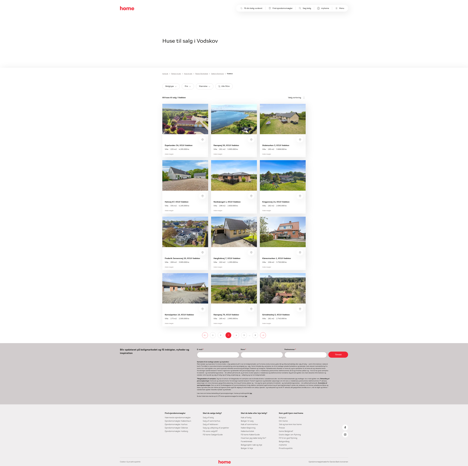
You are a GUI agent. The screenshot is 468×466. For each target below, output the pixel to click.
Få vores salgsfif (210, 431)
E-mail (200, 349)
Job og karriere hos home (290, 424)
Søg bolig (307, 8)
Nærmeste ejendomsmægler (178, 418)
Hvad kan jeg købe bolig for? (253, 438)
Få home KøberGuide (250, 435)
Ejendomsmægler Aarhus (176, 424)
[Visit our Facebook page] (345, 427)
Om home (283, 421)
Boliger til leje (247, 448)
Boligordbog (284, 441)
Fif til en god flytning (288, 438)
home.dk (165, 73)
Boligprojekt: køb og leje (251, 445)
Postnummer (290, 349)
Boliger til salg (176, 73)
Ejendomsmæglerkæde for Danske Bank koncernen (328, 462)
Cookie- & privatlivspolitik (130, 462)
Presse (282, 428)
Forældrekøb (246, 441)
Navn (243, 349)
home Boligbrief (286, 431)
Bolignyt (282, 418)
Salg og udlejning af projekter (216, 428)
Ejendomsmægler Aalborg (176, 431)
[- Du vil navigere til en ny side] (205, 335)
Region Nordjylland (201, 73)
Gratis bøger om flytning (290, 435)
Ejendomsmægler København (178, 421)
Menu (341, 8)
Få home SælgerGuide (213, 435)
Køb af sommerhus (249, 424)
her (251, 393)
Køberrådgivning (248, 428)
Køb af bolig (246, 418)
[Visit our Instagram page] (345, 434)
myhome (325, 8)
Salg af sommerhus (211, 421)
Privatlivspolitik (286, 448)
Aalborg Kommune (217, 73)
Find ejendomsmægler (283, 8)
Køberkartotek (247, 431)
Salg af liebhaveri (210, 424)
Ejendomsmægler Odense (176, 428)
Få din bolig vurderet (253, 8)
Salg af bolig (208, 418)
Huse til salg (188, 73)
